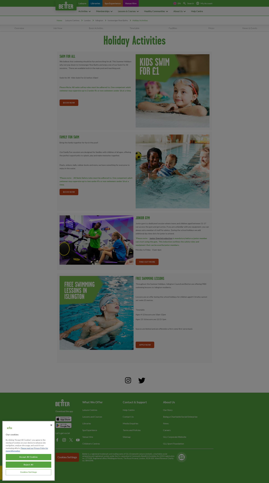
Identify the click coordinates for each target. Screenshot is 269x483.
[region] (28, 451)
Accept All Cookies (28, 457)
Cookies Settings (28, 472)
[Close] (51, 425)
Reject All (28, 464)
